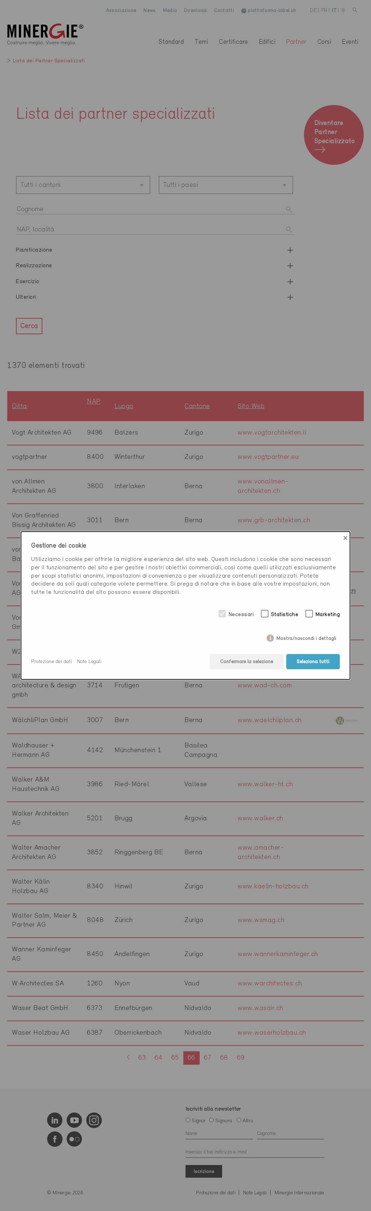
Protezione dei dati (51, 662)
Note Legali (89, 662)
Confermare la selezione (246, 662)
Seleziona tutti (313, 662)
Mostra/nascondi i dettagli (306, 637)
